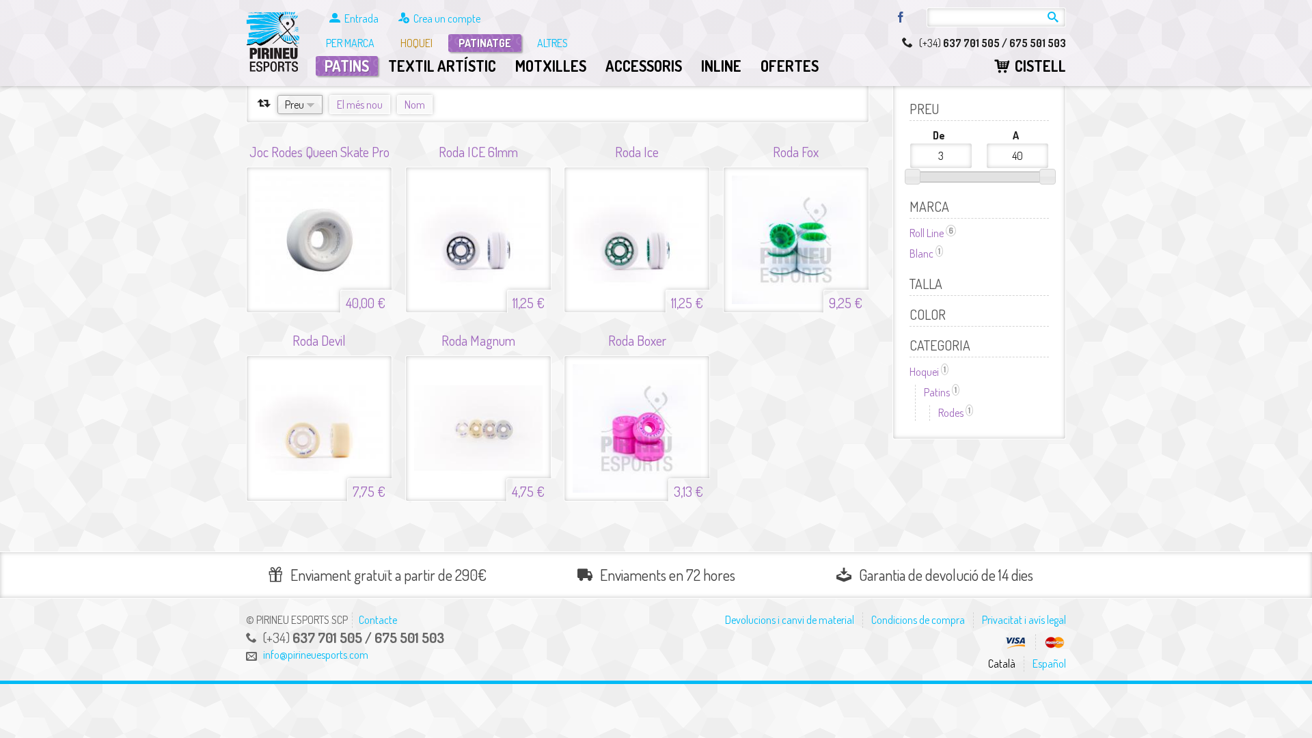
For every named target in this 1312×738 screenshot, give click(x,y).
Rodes (955, 413)
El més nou (360, 104)
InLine (721, 65)
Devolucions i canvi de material (789, 620)
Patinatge (485, 43)
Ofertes (790, 65)
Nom (415, 104)
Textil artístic (442, 65)
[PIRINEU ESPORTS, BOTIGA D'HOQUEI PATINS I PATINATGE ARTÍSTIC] (273, 42)
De (939, 135)
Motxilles (550, 65)
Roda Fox (796, 152)
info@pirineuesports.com (315, 654)
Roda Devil (319, 340)
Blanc (926, 253)
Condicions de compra (918, 620)
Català (1001, 663)
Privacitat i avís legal (1024, 620)
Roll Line (933, 233)
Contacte (378, 620)
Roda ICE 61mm (478, 152)
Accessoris (643, 65)
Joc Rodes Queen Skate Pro (319, 152)
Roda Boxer (637, 340)
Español (1049, 663)
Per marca (350, 43)
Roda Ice (637, 152)
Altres (552, 43)
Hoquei (416, 43)
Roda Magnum (478, 340)
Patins (347, 65)
